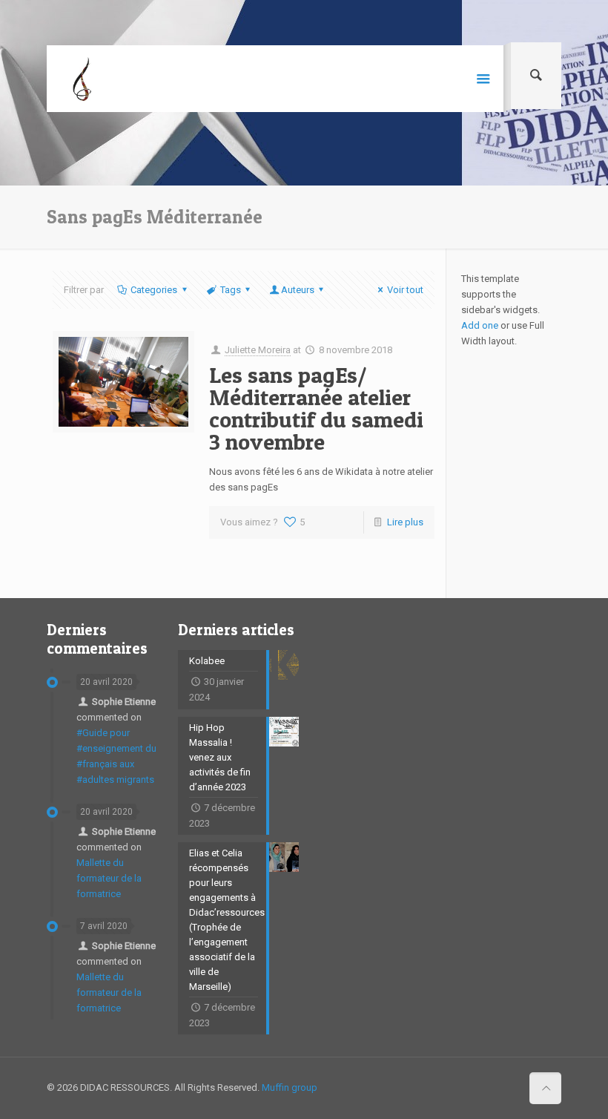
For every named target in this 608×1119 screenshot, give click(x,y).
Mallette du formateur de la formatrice (109, 878)
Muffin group (289, 1087)
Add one (479, 325)
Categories (153, 289)
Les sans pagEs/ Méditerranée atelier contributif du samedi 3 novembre (316, 408)
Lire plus (405, 522)
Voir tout (405, 289)
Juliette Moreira (258, 349)
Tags (230, 289)
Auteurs (297, 289)
